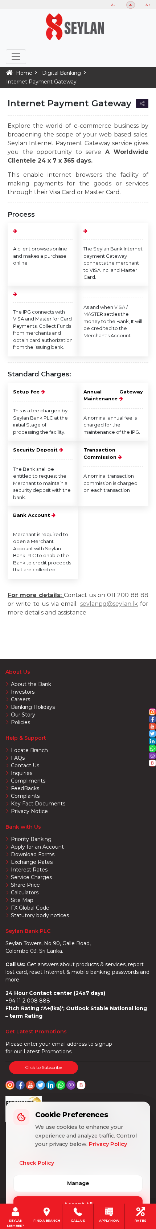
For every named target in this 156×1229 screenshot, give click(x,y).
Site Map (22, 900)
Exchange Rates (32, 862)
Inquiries (21, 773)
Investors (22, 692)
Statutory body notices (40, 915)
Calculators (24, 892)
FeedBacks (25, 788)
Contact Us (25, 765)
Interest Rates (29, 869)
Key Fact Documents (38, 803)
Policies (20, 722)
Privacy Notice (29, 811)
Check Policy (36, 1163)
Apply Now (109, 1220)
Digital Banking (61, 73)
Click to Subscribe (43, 1067)
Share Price (25, 885)
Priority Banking (31, 839)
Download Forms (32, 854)
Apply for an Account (37, 847)
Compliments (28, 780)
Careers (20, 699)
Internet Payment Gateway (41, 81)
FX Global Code (30, 908)
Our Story (23, 714)
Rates (141, 1220)
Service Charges (31, 877)
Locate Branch (29, 750)
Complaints (25, 796)
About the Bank (31, 684)
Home (24, 73)
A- (113, 5)
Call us (78, 1220)
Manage (78, 1183)
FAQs (18, 758)
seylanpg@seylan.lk (109, 603)
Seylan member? (15, 1220)
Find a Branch (46, 1220)
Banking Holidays (33, 707)
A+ (148, 5)
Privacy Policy (108, 1144)
